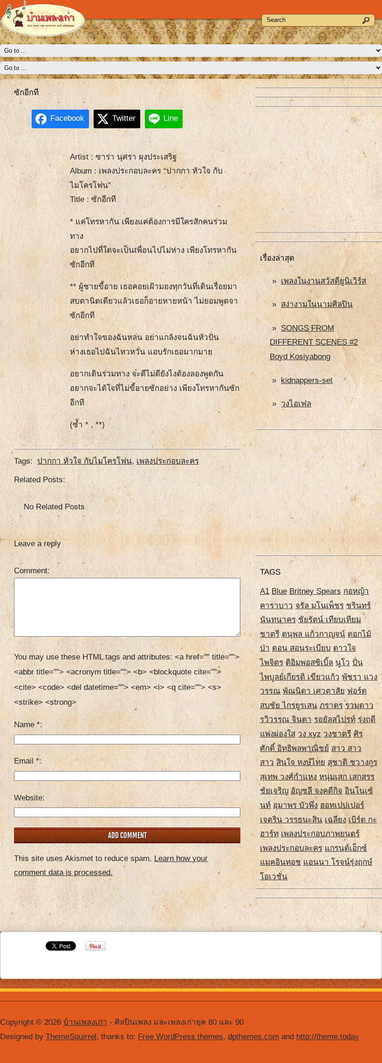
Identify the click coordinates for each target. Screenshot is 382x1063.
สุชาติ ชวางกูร (352, 762)
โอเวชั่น (273, 876)
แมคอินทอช (280, 862)
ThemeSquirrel (71, 1036)
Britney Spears (315, 591)
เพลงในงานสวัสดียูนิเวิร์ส (323, 281)
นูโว (342, 662)
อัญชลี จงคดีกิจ (316, 790)
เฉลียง (335, 819)
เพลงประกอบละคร (291, 848)
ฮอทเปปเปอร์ (342, 805)
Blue (279, 591)
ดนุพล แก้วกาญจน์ (313, 634)
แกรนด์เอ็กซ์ (346, 848)
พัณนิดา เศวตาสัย (314, 691)
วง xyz (309, 734)
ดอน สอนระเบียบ (301, 648)
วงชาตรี (337, 734)
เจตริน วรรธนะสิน (291, 819)
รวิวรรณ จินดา (286, 719)
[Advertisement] (318, 169)
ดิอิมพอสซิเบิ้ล (309, 662)
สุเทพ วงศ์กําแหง (288, 776)
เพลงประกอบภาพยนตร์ (320, 833)
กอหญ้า (356, 591)
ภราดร (331, 705)
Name (27, 724)
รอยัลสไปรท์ (334, 719)
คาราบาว (276, 605)
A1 (264, 591)
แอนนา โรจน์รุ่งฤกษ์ (337, 862)
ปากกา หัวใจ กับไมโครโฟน (84, 461)
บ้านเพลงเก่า (85, 1022)
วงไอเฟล (296, 403)
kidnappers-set (307, 380)
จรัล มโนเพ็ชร (319, 605)
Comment (31, 570)
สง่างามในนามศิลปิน (317, 304)
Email (26, 761)
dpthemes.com (253, 1036)
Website (28, 797)
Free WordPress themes (180, 1036)
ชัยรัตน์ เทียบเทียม (329, 619)
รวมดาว (359, 705)
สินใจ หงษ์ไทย (300, 762)
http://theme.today (327, 1036)
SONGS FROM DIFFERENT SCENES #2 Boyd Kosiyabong (314, 342)
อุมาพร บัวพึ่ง (295, 805)
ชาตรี (270, 634)
